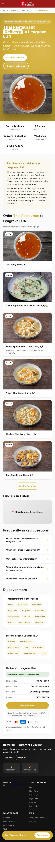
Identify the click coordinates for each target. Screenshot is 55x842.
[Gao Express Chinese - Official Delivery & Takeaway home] (27, 4)
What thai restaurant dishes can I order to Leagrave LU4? (25, 569)
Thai (26, 647)
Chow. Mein (13, 653)
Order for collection (15, 66)
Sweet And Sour (30, 653)
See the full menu (27, 486)
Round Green (24, 622)
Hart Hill (27, 616)
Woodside (39, 622)
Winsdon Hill (13, 616)
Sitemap (32, 821)
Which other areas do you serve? (22, 578)
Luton (10, 604)
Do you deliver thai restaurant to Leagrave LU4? (22, 540)
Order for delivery (15, 57)
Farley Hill (39, 610)
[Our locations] (3, 4)
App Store (9, 757)
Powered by (7, 783)
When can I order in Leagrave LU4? (23, 550)
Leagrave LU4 (26, 10)
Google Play (22, 757)
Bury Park (26, 610)
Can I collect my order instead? (21, 559)
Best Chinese (13, 647)
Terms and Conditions (38, 818)
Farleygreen (40, 616)
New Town (22, 604)
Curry (44, 653)
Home (5, 10)
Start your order (27, 705)
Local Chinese (26, 641)
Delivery (14, 10)
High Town (12, 610)
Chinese (11, 641)
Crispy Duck (38, 647)
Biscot (11, 622)
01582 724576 (15, 146)
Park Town (36, 604)
